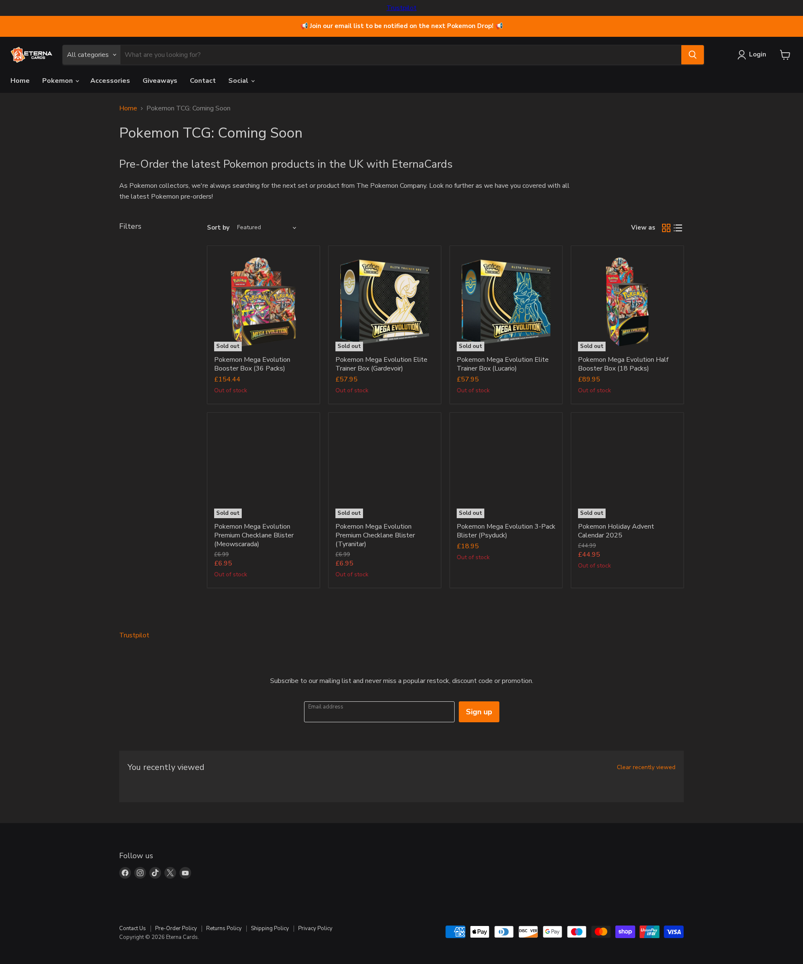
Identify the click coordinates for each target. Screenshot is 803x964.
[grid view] (666, 228)
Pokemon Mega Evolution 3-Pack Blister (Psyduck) (506, 531)
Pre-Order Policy (176, 928)
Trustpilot (401, 8)
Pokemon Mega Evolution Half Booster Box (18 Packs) (623, 364)
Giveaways (160, 80)
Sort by (218, 227)
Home (20, 80)
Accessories (110, 80)
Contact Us (132, 928)
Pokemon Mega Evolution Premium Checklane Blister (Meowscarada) (254, 535)
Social (239, 80)
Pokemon (58, 80)
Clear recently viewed (646, 767)
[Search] (692, 54)
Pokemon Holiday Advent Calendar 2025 (616, 531)
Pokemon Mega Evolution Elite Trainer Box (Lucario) (503, 364)
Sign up (479, 712)
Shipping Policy (270, 928)
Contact (203, 80)
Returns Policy (224, 928)
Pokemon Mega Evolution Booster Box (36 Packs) (252, 364)
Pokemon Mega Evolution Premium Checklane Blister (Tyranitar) (375, 535)
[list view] (678, 228)
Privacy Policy (315, 928)
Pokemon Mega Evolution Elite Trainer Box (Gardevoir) (381, 364)
